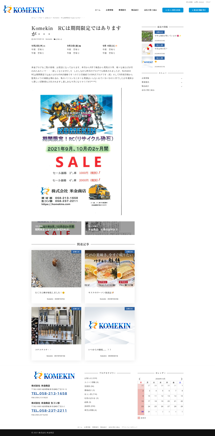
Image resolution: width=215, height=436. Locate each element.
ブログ (208, 2)
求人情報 (189, 2)
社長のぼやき (90, 398)
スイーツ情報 (90, 382)
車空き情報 (89, 410)
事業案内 (145, 82)
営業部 (87, 386)
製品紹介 (145, 86)
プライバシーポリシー (129, 427)
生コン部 (88, 394)
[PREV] (140, 378)
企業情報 (145, 78)
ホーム (80, 427)
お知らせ (59, 39)
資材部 (87, 406)
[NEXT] (181, 378)
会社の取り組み (148, 90)
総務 (86, 402)
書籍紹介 (88, 390)
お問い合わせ (199, 2)
